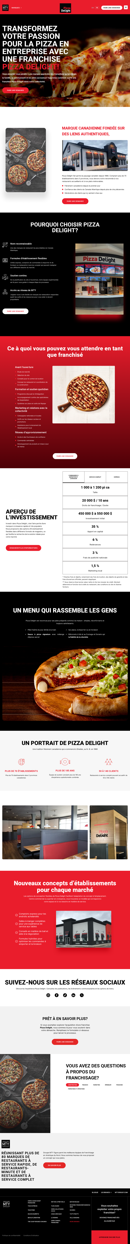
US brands (105, 1192)
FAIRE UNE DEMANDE (111, 8)
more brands (74, 1221)
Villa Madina (74, 1217)
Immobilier (108, 1085)
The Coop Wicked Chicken (37, 1221)
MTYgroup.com (121, 1192)
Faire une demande (15, 90)
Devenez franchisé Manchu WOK (80, 1206)
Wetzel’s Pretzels (58, 1202)
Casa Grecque (56, 1214)
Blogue (95, 1192)
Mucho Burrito (33, 1214)
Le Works (54, 1217)
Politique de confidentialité (11, 1235)
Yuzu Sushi (55, 1206)
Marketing (96, 1085)
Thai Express (32, 1206)
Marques (16, 8)
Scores (72, 1210)
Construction (72, 1085)
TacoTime (31, 1210)
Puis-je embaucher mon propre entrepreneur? (89, 1120)
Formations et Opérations (76, 1089)
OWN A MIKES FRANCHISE (55, 1221)
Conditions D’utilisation (31, 1235)
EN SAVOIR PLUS (54, 1165)
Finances (85, 1085)
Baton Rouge (74, 1202)
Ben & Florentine (34, 1217)
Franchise (119, 1085)
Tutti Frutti (74, 1214)
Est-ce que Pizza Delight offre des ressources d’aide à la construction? (94, 1113)
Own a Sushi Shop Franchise (34, 1202)
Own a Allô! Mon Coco (57, 1210)
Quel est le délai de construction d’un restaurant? (91, 1127)
